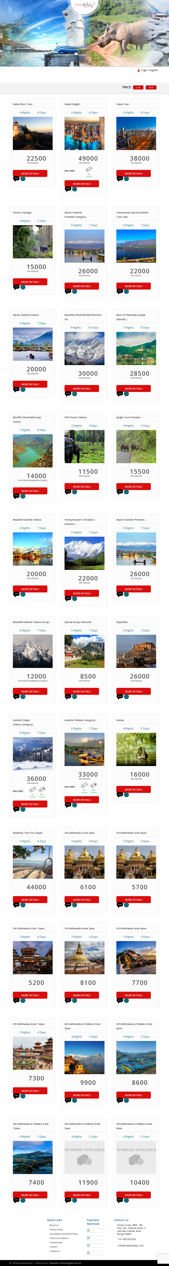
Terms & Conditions (59, 1238)
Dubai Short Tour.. (23, 104)
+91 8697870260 (127, 1239)
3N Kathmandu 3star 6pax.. (131, 832)
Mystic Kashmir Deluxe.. (26, 314)
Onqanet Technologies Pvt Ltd (65, 1263)
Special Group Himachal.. (78, 622)
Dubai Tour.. (123, 104)
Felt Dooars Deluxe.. (76, 417)
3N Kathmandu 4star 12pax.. (29, 1024)
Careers (55, 78)
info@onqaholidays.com (131, 1245)
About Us (38, 70)
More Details (30, 173)
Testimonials (56, 1242)
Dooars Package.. (23, 212)
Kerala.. (120, 720)
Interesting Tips (100, 70)
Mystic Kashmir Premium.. (131, 519)
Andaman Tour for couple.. (28, 832)
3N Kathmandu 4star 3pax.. (80, 928)
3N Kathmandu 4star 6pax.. (131, 928)
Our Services (58, 70)
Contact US (73, 78)
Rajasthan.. (122, 622)
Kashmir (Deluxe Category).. (80, 720)
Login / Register (149, 70)
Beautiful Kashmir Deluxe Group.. (31, 622)
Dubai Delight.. (73, 104)
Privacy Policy (56, 1229)
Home (23, 70)
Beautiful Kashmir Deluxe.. (27, 519)
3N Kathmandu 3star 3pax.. (80, 832)
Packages (78, 70)
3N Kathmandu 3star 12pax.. (29, 928)
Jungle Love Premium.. (128, 417)
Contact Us (55, 1251)
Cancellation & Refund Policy (64, 1233)
